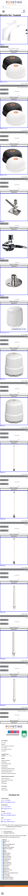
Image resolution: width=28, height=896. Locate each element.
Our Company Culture (6, 749)
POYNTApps (4, 783)
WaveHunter (4, 781)
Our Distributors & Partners (7, 746)
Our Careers (4, 747)
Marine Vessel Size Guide (7, 780)
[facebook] (15, 732)
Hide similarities (8, 831)
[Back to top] (26, 50)
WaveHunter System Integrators (8, 773)
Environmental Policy (6, 763)
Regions (3, 744)
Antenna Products (5, 778)
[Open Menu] (3, 11)
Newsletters (4, 788)
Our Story (3, 742)
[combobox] (14, 7)
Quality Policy (4, 767)
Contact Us (3, 750)
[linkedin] (9, 732)
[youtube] (12, 732)
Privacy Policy (4, 765)
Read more (14, 52)
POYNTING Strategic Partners (8, 768)
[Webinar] (26, 30)
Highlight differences (9, 833)
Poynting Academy (5, 760)
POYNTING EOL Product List (7, 770)
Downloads (3, 762)
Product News (4, 790)
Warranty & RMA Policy (6, 771)
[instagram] (17, 732)
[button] (2, 893)
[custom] (26, 33)
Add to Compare (14, 50)
